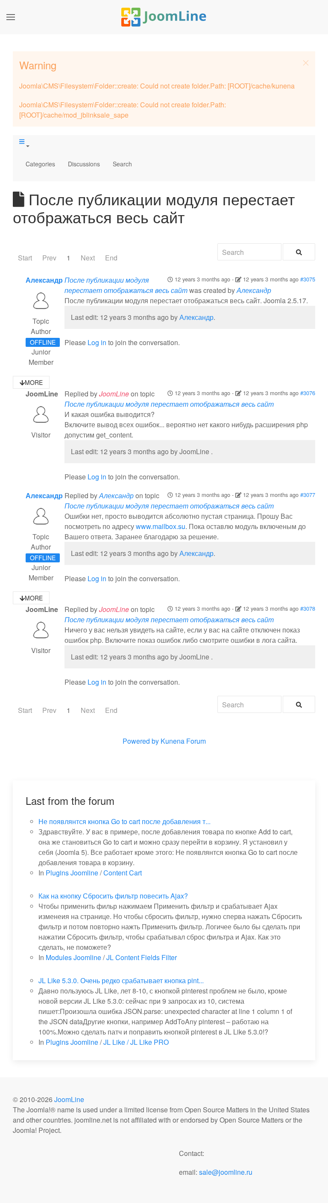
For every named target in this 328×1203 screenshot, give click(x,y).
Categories (40, 164)
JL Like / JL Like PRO (136, 1042)
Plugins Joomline (72, 873)
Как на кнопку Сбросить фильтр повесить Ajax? (113, 896)
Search (122, 164)
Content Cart (122, 873)
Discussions (84, 164)
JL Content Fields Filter (141, 957)
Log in (97, 342)
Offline (43, 342)
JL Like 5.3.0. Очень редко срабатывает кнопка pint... (121, 980)
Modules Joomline (73, 957)
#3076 (307, 393)
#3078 (307, 608)
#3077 (307, 495)
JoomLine (69, 1099)
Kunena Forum (183, 741)
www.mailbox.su (160, 526)
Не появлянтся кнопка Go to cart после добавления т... (124, 821)
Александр (44, 280)
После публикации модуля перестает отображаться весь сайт (125, 285)
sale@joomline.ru (225, 1172)
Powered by (141, 741)
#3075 (307, 279)
